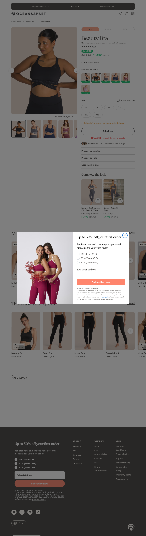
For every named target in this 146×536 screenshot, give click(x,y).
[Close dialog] (124, 235)
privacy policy (104, 297)
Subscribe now (101, 282)
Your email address (86, 269)
